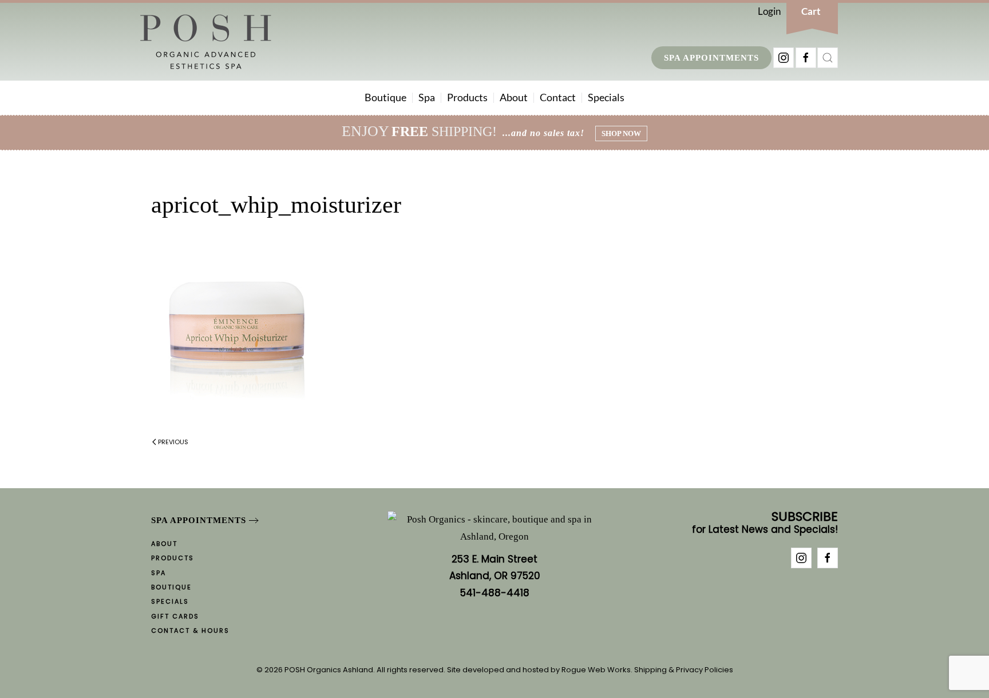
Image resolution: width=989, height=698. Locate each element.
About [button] (514, 97)
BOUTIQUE (171, 587)
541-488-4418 (494, 593)
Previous (173, 441)
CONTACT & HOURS (190, 630)
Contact (558, 97)
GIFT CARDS (175, 616)
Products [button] (467, 97)
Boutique (385, 97)
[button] (827, 57)
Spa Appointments (711, 57)
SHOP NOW (621, 133)
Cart (811, 11)
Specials (606, 97)
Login (769, 11)
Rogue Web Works (596, 669)
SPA (158, 572)
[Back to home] (205, 41)
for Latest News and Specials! (765, 523)
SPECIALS (170, 601)
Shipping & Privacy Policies (683, 669)
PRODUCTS (172, 558)
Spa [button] (426, 97)
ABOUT (164, 543)
